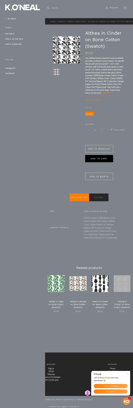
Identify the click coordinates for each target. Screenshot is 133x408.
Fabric (61, 21)
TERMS (79, 399)
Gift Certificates (51, 380)
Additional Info (79, 197)
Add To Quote (99, 176)
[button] (126, 401)
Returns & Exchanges (51, 377)
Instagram (10, 68)
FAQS (51, 371)
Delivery (98, 197)
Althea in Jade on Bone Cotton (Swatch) (56, 304)
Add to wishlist (99, 149)
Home (53, 21)
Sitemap (51, 374)
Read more (92, 100)
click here (105, 93)
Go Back (11, 18)
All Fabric (12, 33)
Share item (119, 130)
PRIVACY (88, 399)
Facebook (10, 73)
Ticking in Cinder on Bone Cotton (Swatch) (122, 304)
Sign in (51, 368)
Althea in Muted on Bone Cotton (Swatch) (78, 304)
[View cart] (125, 7)
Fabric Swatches (15, 44)
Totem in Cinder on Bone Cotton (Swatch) (100, 304)
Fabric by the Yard (16, 39)
